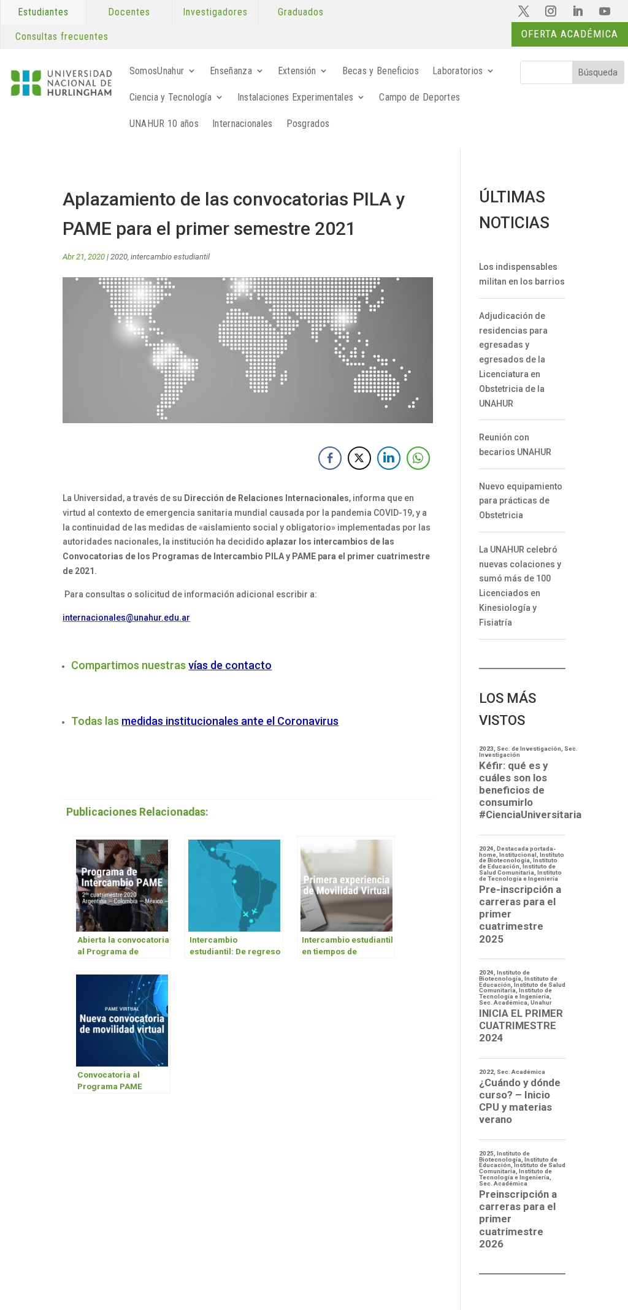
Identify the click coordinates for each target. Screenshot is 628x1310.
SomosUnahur (156, 71)
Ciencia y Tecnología (170, 97)
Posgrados (308, 123)
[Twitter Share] (359, 458)
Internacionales (242, 123)
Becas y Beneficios (380, 71)
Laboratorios (457, 71)
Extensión (297, 71)
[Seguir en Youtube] (605, 11)
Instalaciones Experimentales (295, 97)
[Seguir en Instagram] (551, 11)
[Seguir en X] (524, 11)
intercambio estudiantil (170, 256)
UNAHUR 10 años (164, 123)
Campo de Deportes (419, 97)
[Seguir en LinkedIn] (578, 11)
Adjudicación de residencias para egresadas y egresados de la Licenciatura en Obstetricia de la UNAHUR (513, 359)
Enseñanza (231, 71)
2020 (119, 256)
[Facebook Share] (330, 458)
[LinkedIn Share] (388, 458)
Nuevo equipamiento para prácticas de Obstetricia (520, 501)
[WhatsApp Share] (418, 458)
